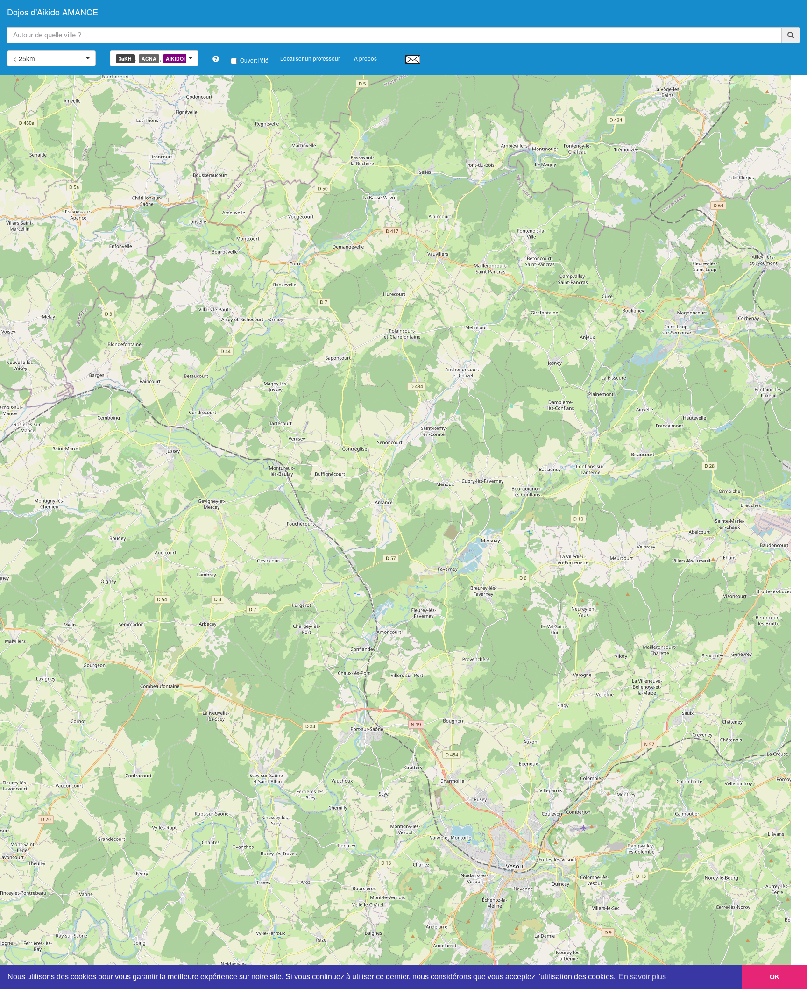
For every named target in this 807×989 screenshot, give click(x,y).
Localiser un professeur (310, 58)
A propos (365, 58)
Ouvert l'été (254, 60)
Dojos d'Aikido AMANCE (52, 12)
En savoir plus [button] (642, 977)
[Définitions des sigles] (215, 59)
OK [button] (774, 977)
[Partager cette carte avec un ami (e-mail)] (412, 59)
